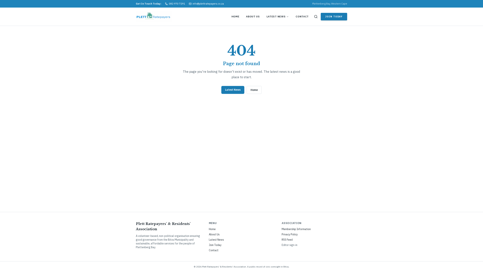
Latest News (276, 16)
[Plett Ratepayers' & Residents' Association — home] (154, 16)
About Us (253, 16)
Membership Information (296, 229)
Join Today (334, 16)
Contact (302, 16)
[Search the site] (315, 16)
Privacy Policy (290, 234)
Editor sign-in (289, 245)
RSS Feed (287, 239)
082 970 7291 (177, 3)
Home (235, 16)
